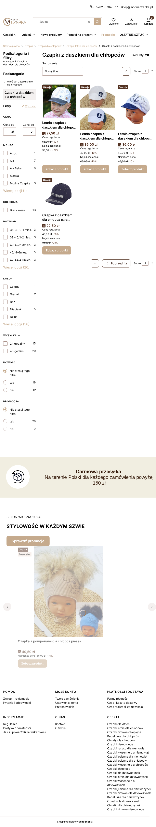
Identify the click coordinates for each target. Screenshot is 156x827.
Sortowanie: (50, 63)
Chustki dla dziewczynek (124, 805)
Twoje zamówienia (67, 698)
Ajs (12, 160)
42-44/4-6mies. (20, 260)
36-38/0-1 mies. (21, 230)
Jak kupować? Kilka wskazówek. (25, 732)
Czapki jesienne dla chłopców (127, 760)
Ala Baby (16, 168)
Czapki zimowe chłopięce (124, 732)
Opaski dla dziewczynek (123, 801)
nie (12, 390)
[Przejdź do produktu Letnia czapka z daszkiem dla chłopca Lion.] (59, 101)
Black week (17, 210)
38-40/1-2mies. (20, 237)
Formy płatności (117, 698)
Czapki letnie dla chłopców (81, 46)
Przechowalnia (65, 706)
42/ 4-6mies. (18, 252)
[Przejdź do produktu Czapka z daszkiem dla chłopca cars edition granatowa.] (59, 193)
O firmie (60, 728)
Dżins (13, 316)
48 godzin (17, 351)
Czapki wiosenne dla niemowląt (128, 752)
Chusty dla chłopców (121, 740)
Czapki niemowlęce (120, 744)
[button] (97, 21)
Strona (137, 71)
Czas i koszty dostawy (122, 702)
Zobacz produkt (57, 169)
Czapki (29, 46)
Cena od (8, 124)
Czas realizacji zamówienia (125, 706)
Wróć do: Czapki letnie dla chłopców (20, 83)
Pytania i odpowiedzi (17, 702)
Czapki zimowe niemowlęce (125, 809)
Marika (14, 176)
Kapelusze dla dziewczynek (125, 797)
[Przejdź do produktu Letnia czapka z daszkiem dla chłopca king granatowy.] (135, 107)
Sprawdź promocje (28, 541)
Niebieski (16, 309)
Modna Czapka (20, 183)
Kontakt (60, 724)
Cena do (28, 124)
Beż (12, 301)
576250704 (104, 7)
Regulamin (10, 724)
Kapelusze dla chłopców (123, 736)
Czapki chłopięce (118, 768)
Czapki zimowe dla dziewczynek (129, 793)
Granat (14, 294)
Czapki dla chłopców (50, 46)
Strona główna (11, 46)
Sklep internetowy (73, 821)
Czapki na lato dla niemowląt (126, 748)
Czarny (15, 286)
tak (12, 382)
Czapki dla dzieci (118, 724)
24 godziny (17, 343)
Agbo (13, 153)
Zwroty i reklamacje (16, 698)
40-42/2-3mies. (20, 245)
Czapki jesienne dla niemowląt (127, 756)
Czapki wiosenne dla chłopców (127, 764)
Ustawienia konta (66, 702)
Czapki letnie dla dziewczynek (127, 776)
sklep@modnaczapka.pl (137, 7)
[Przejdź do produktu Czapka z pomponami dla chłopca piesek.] (68, 591)
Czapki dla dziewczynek (123, 772)
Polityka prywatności (17, 728)
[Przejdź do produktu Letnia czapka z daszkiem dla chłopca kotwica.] (97, 107)
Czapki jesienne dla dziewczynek (129, 789)
